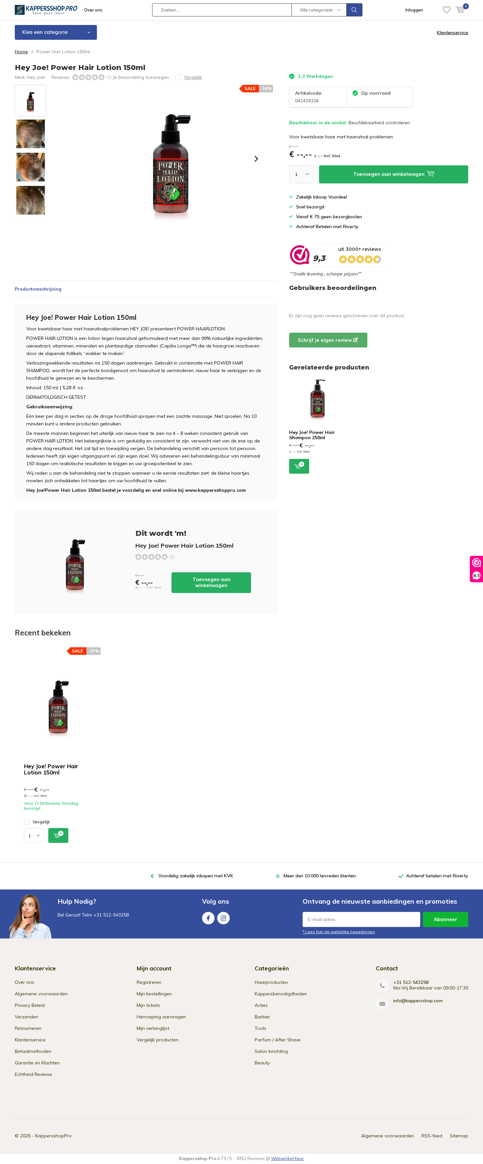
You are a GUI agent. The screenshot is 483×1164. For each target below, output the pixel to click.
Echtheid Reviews (33, 1074)
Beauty (262, 1063)
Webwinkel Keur (287, 1158)
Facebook (208, 918)
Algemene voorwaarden (41, 994)
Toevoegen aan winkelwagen (211, 582)
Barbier (262, 1017)
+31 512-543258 (410, 982)
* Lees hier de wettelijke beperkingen (339, 931)
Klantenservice (452, 33)
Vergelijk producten (157, 1040)
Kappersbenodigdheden (281, 994)
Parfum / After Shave (278, 1040)
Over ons (93, 9)
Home (21, 52)
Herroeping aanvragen (161, 1017)
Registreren (149, 982)
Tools (260, 1028)
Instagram (223, 918)
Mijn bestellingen (154, 994)
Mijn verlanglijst (153, 1028)
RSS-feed (432, 1136)
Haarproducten (271, 982)
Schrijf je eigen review (325, 340)
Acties (261, 1005)
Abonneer (445, 919)
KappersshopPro (53, 1136)
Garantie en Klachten (37, 1063)
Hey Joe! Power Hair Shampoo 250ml (312, 434)
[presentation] (256, 159)
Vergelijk (41, 821)
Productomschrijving (38, 289)
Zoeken (354, 9)
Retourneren (28, 1028)
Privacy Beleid (30, 1005)
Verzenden (26, 1017)
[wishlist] (446, 10)
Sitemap (459, 1136)
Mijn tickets (148, 1005)
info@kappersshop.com (418, 1001)
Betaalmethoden (33, 1051)
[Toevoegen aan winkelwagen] (58, 835)
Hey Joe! (36, 77)
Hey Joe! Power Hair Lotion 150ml (51, 769)
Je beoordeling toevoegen (141, 77)
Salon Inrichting (271, 1051)
